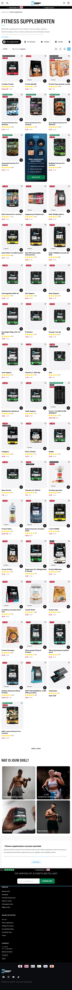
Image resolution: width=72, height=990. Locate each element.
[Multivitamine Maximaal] (12, 395)
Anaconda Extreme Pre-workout (10, 164)
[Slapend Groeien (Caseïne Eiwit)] (36, 513)
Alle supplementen (12, 42)
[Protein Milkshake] (60, 553)
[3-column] (64, 49)
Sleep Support (54, 293)
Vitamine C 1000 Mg (32, 372)
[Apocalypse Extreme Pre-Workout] (60, 107)
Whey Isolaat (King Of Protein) (33, 651)
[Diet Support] (36, 277)
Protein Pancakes (8, 650)
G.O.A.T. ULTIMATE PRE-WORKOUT (58, 412)
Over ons (4, 919)
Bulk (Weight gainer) (56, 214)
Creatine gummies (55, 490)
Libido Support (30, 411)
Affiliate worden (6, 907)
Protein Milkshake (55, 569)
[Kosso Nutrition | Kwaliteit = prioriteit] (36, 3)
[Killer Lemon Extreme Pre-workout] (12, 715)
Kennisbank (5, 894)
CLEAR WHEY (30, 610)
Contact (4, 935)
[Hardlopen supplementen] (53, 782)
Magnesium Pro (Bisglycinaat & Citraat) (35, 570)
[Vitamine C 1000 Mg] (36, 356)
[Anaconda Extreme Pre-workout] (12, 147)
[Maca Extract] (12, 474)
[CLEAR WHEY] (36, 594)
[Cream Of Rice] (12, 553)
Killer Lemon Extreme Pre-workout (11, 732)
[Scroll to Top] (67, 985)
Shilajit (51, 452)
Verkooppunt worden (7, 904)
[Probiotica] (36, 316)
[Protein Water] (12, 513)
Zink (50, 372)
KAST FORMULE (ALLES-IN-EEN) (59, 254)
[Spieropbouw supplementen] (18, 782)
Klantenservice (6, 891)
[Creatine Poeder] (12, 68)
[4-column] (69, 49)
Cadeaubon (53, 691)
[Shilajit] (60, 435)
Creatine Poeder (8, 84)
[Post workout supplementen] (53, 817)
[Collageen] (12, 435)
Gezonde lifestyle (13, 831)
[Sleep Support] (60, 277)
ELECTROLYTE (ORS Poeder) (12, 253)
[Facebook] (3, 977)
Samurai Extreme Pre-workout (33, 124)
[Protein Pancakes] (12, 634)
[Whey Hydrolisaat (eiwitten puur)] (60, 634)
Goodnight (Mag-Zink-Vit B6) (11, 333)
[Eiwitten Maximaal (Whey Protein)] (12, 675)
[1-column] (56, 49)
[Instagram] (8, 977)
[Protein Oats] (60, 594)
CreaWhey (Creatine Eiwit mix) (11, 611)
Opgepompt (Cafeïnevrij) (34, 214)
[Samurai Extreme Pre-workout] (36, 107)
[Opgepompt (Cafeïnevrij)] (36, 198)
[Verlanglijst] (64, 3)
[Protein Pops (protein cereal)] (60, 68)
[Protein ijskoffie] (36, 68)
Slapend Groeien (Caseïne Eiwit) (34, 530)
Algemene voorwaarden (7, 951)
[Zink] (60, 356)
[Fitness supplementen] (18, 817)
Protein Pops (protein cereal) (59, 84)
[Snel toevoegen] (21, 119)
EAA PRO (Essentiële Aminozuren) (33, 254)
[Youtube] (13, 977)
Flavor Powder (30, 452)
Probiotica (29, 332)
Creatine (47, 42)
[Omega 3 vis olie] (60, 316)
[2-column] (60, 49)
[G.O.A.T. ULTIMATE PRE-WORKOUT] (60, 395)
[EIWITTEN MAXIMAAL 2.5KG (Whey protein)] (36, 675)
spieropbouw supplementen (39, 856)
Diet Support (29, 293)
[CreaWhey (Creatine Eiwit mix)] (12, 594)
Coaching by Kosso (7, 932)
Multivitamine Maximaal (10, 411)
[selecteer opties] (21, 81)
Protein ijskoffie (31, 84)
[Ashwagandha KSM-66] (12, 277)
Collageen (5, 452)
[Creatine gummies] (60, 474)
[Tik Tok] (18, 977)
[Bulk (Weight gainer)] (60, 198)
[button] (2, 3)
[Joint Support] (12, 356)
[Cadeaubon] (60, 675)
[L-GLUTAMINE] (60, 513)
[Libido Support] (36, 395)
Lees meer (36, 862)
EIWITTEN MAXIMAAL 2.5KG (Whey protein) (35, 692)
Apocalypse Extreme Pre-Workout (58, 124)
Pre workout (31, 42)
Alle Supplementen (5, 12)
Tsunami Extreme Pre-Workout (10, 124)
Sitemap (4, 958)
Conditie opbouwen (48, 797)
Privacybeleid (5, 955)
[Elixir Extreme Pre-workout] (12, 198)
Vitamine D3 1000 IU (32, 490)
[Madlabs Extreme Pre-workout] (60, 147)
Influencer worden (7, 901)
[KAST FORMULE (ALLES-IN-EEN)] (60, 237)
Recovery (43, 831)
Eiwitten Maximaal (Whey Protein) (11, 692)
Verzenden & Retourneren (9, 898)
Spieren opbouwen (13, 797)
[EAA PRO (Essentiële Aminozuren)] (36, 237)
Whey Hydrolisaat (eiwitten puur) (59, 651)
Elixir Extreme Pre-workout (12, 214)
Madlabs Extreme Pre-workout (57, 164)
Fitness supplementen (7, 922)
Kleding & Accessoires (8, 926)
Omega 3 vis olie (55, 332)
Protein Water (7, 529)
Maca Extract (6, 490)
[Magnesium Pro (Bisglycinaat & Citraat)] (36, 553)
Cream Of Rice (7, 569)
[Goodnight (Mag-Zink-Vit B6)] (12, 316)
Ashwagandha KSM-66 (10, 293)
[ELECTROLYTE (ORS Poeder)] (12, 237)
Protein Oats (53, 610)
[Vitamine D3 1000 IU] (36, 474)
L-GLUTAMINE (54, 529)
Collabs (60, 42)
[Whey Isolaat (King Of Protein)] (36, 634)
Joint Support (7, 372)
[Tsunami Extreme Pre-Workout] (12, 107)
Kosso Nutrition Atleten (8, 929)
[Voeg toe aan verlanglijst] (21, 56)
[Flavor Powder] (36, 435)
